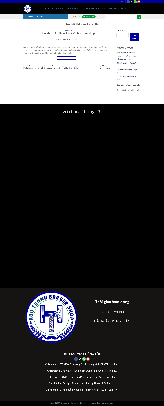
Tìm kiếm (119, 31)
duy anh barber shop (94, 66)
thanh (75, 39)
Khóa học (100, 9)
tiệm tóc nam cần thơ (71, 68)
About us (60, 9)
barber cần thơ (49, 66)
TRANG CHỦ (49, 9)
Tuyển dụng (112, 9)
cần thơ (85, 66)
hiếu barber (26, 68)
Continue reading (67, 58)
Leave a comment (104, 68)
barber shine (58, 66)
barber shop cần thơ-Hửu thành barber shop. (66, 33)
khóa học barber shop (49, 68)
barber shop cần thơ (69, 66)
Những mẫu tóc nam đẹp (125, 52)
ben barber (79, 66)
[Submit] (139, 17)
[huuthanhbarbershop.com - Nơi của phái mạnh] (32, 8)
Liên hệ (123, 9)
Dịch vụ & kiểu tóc (74, 9)
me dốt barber (60, 68)
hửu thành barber (36, 68)
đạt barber (105, 66)
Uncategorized (66, 30)
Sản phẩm (89, 9)
